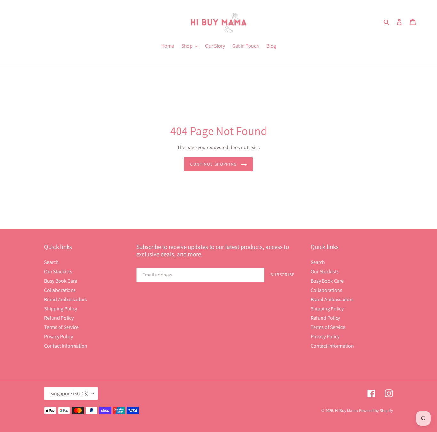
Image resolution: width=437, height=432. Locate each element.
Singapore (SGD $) (69, 393)
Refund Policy (59, 318)
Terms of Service (61, 327)
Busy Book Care (60, 280)
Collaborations (60, 290)
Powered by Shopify (376, 410)
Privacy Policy (58, 336)
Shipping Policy (60, 308)
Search (51, 262)
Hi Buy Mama (346, 410)
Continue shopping (213, 164)
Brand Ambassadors (65, 299)
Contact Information (65, 345)
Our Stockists (58, 271)
